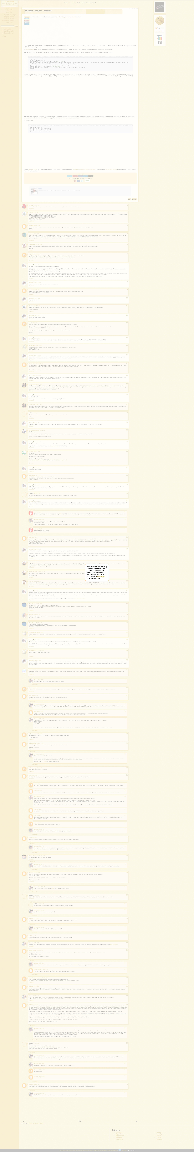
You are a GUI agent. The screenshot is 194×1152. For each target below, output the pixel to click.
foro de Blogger (101, 576)
